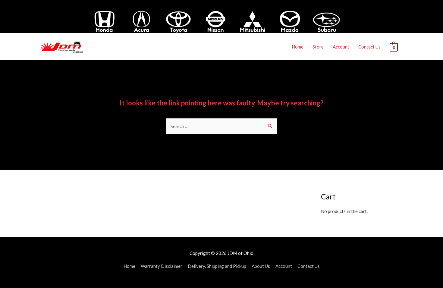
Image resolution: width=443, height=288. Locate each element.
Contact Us (369, 46)
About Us (261, 266)
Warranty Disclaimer (161, 266)
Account (341, 46)
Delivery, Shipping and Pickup (217, 266)
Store (318, 46)
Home (297, 46)
